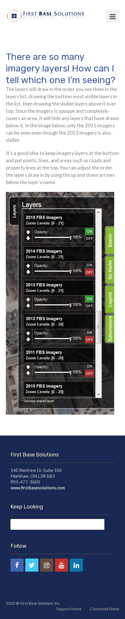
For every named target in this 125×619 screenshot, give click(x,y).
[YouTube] (61, 565)
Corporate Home (104, 608)
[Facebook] (17, 565)
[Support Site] (45, 15)
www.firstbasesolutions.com (37, 487)
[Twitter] (31, 565)
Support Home (68, 608)
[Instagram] (46, 565)
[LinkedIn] (76, 565)
